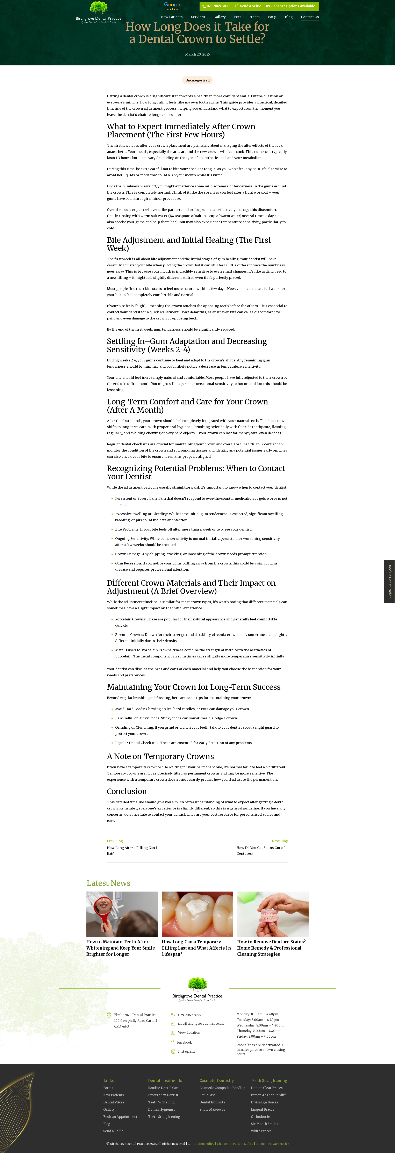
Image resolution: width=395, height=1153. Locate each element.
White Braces (261, 1131)
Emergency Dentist (163, 1095)
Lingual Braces (262, 1109)
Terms (260, 1144)
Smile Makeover (212, 1109)
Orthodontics (261, 1117)
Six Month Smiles (264, 1124)
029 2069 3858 (218, 6)
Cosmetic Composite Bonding (222, 1088)
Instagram (186, 1051)
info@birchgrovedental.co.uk (201, 1023)
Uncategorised (197, 80)
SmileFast (207, 1095)
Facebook (184, 1042)
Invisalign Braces (264, 1102)
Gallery (220, 17)
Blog (289, 17)
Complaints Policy (201, 1144)
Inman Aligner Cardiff (268, 1095)
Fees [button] (238, 17)
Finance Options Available (293, 6)
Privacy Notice (278, 1144)
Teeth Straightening (164, 1117)
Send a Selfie (250, 6)
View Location (189, 1033)
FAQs (272, 17)
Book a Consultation (390, 582)
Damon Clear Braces (267, 1088)
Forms (108, 1088)
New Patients (172, 17)
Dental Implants (212, 1102)
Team (255, 17)
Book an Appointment (120, 1117)
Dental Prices (113, 1102)
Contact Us (310, 17)
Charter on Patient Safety (235, 1144)
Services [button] (198, 17)
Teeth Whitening (161, 1102)
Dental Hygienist (161, 1109)
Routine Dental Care (163, 1088)
